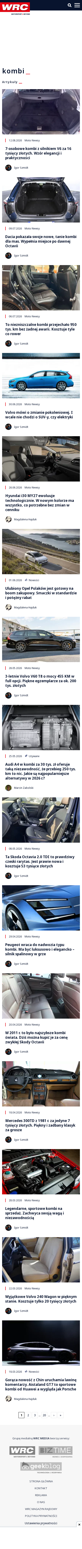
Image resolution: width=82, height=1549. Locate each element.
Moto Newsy (32, 140)
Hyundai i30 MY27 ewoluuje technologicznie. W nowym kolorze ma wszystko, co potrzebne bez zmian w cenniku (39, 502)
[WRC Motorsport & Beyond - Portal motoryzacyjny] (22, 1452)
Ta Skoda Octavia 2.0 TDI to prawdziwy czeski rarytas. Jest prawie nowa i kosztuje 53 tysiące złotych (39, 861)
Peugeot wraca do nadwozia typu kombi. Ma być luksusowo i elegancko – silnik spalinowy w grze (39, 949)
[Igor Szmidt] (8, 168)
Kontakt (41, 1488)
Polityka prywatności (41, 1516)
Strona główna (41, 1481)
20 (44, 1415)
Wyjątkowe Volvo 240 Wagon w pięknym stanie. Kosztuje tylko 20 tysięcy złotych (41, 1299)
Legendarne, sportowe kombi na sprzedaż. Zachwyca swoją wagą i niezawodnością (34, 1213)
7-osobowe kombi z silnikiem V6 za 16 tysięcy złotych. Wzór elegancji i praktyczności (38, 153)
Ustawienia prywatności (41, 1523)
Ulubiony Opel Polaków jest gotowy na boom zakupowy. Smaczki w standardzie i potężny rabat (41, 593)
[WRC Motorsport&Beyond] (16, 14)
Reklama (41, 1495)
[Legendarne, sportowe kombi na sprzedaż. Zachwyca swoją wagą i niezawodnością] (41, 1171)
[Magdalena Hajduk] (8, 519)
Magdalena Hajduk (25, 519)
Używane (34, 756)
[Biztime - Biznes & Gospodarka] (56, 1452)
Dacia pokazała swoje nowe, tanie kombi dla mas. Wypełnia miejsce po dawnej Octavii (41, 241)
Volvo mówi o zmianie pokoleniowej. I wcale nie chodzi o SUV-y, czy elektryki (39, 414)
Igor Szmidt (21, 167)
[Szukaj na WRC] (69, 5)
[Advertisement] (41, 1538)
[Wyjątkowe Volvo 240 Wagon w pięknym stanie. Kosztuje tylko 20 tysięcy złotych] (41, 1259)
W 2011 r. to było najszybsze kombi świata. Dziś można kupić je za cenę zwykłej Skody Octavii (36, 1037)
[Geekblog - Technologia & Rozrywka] (41, 1468)
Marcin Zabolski (23, 788)
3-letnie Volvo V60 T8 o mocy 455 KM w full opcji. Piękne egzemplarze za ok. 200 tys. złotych (40, 681)
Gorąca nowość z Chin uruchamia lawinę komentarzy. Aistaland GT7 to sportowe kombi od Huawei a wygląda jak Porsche (41, 1384)
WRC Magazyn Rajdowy (41, 1509)
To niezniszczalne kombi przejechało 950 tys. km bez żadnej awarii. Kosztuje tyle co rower (41, 329)
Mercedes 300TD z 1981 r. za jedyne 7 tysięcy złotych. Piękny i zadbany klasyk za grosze (40, 1125)
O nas (41, 1502)
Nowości (33, 580)
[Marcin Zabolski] (8, 788)
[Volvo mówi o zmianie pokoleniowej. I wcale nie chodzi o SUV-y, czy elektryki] (41, 375)
